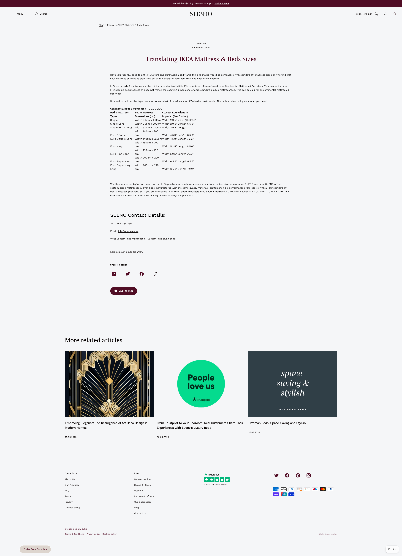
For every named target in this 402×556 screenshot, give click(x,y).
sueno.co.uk (73, 529)
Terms (68, 496)
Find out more (222, 3)
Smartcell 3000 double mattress (206, 191)
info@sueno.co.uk (128, 231)
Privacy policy (93, 534)
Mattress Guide (142, 479)
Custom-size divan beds (161, 238)
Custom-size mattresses (131, 238)
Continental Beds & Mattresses (128, 108)
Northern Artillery (331, 534)
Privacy (69, 502)
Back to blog (126, 290)
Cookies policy (72, 507)
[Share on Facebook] (141, 274)
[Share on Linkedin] (114, 274)
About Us (70, 479)
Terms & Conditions (74, 534)
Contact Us (140, 513)
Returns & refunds (144, 496)
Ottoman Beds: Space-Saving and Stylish (277, 423)
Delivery (138, 490)
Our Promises (72, 485)
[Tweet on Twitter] (128, 274)
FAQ (67, 490)
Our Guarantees (142, 502)
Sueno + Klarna (142, 485)
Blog (101, 25)
